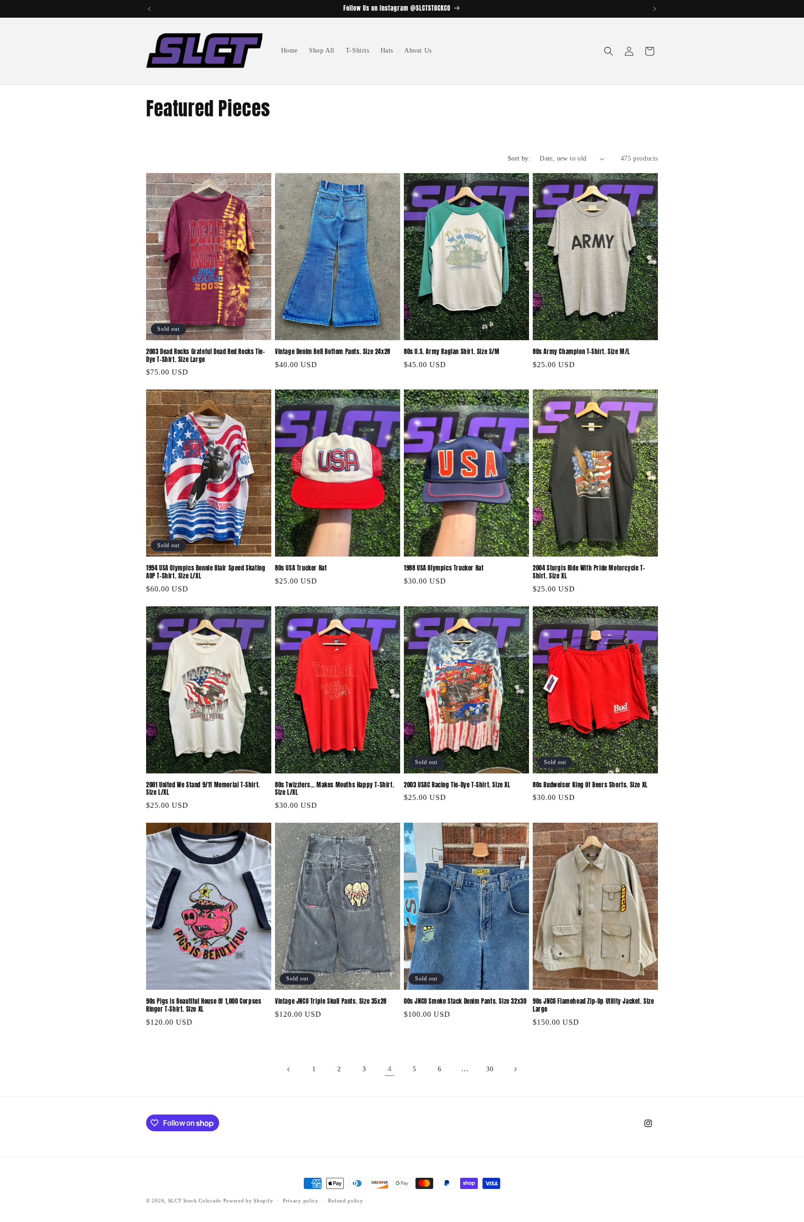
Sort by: (519, 158)
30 (489, 1069)
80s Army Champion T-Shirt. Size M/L (581, 352)
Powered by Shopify (248, 1200)
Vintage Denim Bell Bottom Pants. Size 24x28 (332, 352)
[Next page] (515, 1069)
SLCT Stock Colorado (194, 1200)
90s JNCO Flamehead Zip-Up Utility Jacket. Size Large (593, 1006)
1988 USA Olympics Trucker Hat (443, 568)
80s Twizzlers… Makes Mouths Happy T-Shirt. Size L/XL (334, 789)
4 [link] (390, 1069)
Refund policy (345, 1200)
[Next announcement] (654, 9)
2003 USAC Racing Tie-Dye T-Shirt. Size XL (457, 785)
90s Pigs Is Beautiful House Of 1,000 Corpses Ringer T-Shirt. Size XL (203, 1006)
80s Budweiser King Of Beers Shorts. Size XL (590, 785)
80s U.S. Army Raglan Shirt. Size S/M (452, 352)
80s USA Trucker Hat (301, 568)
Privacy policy (301, 1200)
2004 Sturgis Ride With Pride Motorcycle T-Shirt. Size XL (589, 572)
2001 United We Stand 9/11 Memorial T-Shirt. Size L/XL (203, 789)
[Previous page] (289, 1069)
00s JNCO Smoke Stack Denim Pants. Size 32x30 (465, 1002)
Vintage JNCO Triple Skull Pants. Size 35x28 (331, 1002)
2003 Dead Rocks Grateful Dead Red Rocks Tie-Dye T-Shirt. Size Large (205, 356)
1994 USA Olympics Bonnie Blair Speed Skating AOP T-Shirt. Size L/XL (205, 572)
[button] (608, 51)
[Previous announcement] (149, 9)
